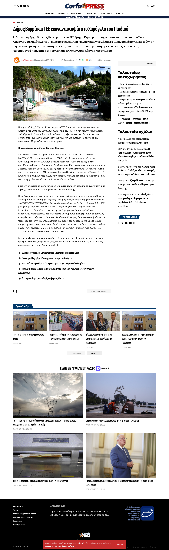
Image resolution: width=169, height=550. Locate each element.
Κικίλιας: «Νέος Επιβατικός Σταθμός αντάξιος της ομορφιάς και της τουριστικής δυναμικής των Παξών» (136, 170)
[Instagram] (27, 6)
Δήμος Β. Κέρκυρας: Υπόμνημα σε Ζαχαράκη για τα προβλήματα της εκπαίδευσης (99, 338)
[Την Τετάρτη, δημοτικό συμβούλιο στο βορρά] (30, 321)
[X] (17, 6)
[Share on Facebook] (76, 60)
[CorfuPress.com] (84, 6)
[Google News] (24, 6)
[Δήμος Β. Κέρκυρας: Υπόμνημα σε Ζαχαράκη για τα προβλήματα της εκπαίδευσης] (103, 321)
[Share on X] (79, 60)
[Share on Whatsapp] (83, 60)
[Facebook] (15, 6)
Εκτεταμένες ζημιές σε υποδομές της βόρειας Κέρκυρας (43, 278)
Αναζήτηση (149, 63)
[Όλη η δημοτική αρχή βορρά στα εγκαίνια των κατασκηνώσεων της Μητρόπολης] (66, 321)
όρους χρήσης (68, 546)
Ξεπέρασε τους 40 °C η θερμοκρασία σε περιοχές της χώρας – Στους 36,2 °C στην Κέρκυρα (135, 111)
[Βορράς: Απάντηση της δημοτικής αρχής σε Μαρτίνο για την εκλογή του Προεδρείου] (139, 321)
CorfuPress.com (26, 60)
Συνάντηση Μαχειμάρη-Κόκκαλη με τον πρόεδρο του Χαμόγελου (47, 258)
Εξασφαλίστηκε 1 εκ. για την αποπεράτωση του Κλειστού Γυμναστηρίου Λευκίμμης (136, 184)
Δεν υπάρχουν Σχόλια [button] (99, 291)
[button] (120, 545)
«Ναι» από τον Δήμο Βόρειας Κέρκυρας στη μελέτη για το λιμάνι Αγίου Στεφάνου (53, 263)
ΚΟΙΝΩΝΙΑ (19, 23)
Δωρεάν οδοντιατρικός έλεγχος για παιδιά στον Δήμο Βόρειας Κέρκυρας (50, 252)
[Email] (86, 60)
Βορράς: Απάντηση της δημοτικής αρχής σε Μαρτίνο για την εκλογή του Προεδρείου (138, 338)
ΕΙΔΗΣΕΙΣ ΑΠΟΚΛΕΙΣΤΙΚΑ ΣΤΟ (78, 368)
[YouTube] (21, 6)
